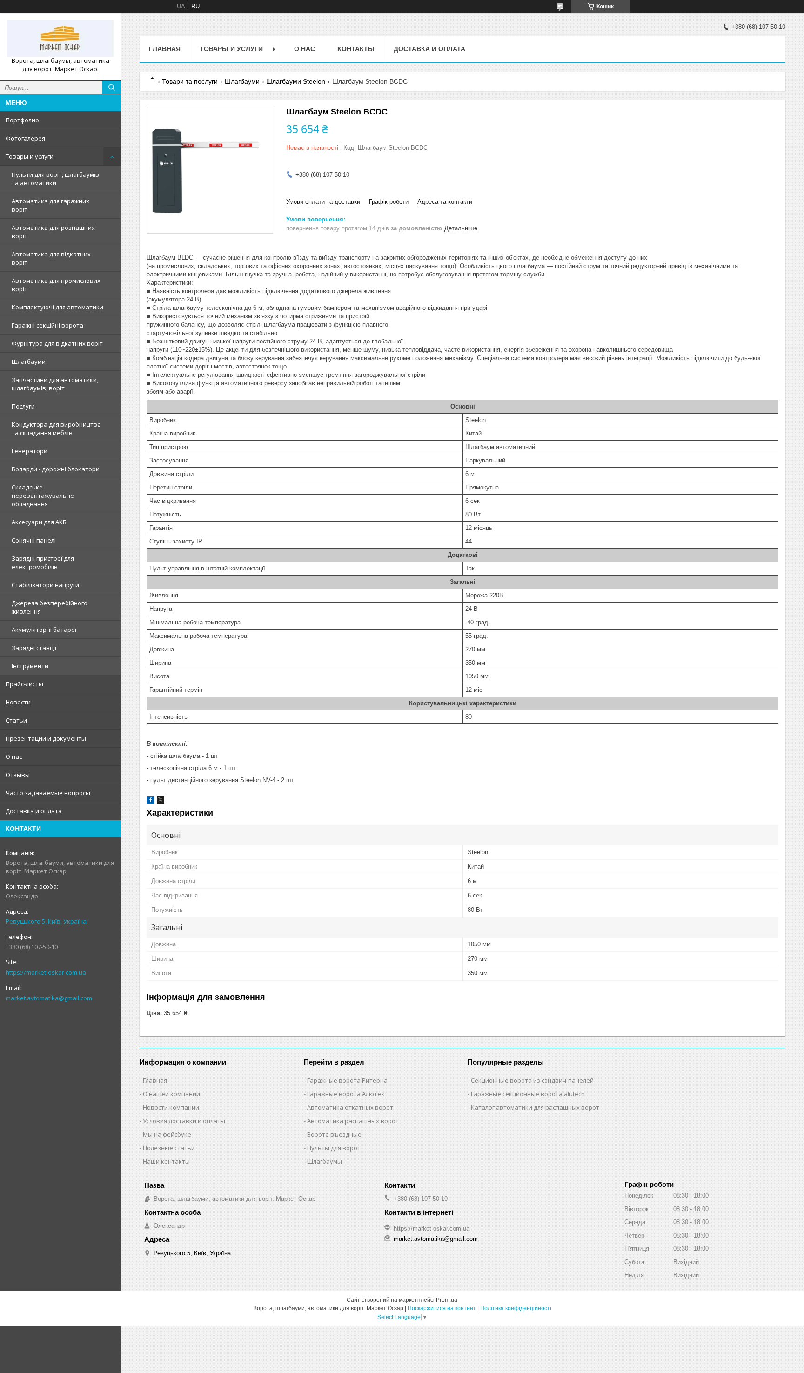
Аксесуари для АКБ (39, 522)
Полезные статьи (169, 1148)
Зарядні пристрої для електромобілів (43, 562)
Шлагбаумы (324, 1161)
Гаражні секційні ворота (47, 325)
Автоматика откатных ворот (350, 1107)
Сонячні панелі (34, 540)
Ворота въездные (334, 1134)
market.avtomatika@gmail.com (49, 998)
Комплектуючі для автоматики (57, 307)
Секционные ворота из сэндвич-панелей (532, 1080)
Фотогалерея (25, 138)
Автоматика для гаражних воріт (50, 205)
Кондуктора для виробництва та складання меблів (56, 428)
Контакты (356, 49)
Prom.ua (446, 1300)
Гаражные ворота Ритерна (347, 1080)
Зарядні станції (34, 647)
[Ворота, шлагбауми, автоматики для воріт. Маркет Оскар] (60, 38)
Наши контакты (166, 1161)
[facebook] (150, 801)
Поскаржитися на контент (442, 1308)
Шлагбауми (29, 361)
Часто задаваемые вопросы (48, 793)
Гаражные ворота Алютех (345, 1094)
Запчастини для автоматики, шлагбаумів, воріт (55, 383)
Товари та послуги (190, 81)
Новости (18, 702)
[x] (160, 801)
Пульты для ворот (334, 1148)
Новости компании (171, 1107)
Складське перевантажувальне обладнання (43, 495)
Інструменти (30, 666)
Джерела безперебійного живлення (49, 607)
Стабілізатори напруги (45, 585)
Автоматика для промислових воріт (56, 284)
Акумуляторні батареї (44, 629)
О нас (14, 756)
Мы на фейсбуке (167, 1134)
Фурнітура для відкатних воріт (57, 343)
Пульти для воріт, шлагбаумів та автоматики (55, 178)
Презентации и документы (46, 738)
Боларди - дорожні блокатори (56, 469)
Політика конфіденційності (515, 1308)
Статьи (16, 720)
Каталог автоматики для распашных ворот (535, 1107)
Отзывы (18, 774)
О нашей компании (171, 1094)
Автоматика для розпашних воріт (53, 231)
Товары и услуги (30, 156)
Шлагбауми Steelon (295, 81)
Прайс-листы (24, 684)
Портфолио (22, 120)
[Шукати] (111, 87)
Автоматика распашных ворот (353, 1121)
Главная (165, 49)
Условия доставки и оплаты (184, 1121)
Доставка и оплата (34, 811)
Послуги (23, 406)
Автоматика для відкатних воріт (51, 258)
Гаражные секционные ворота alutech (528, 1094)
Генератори (29, 451)
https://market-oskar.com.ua (46, 972)
